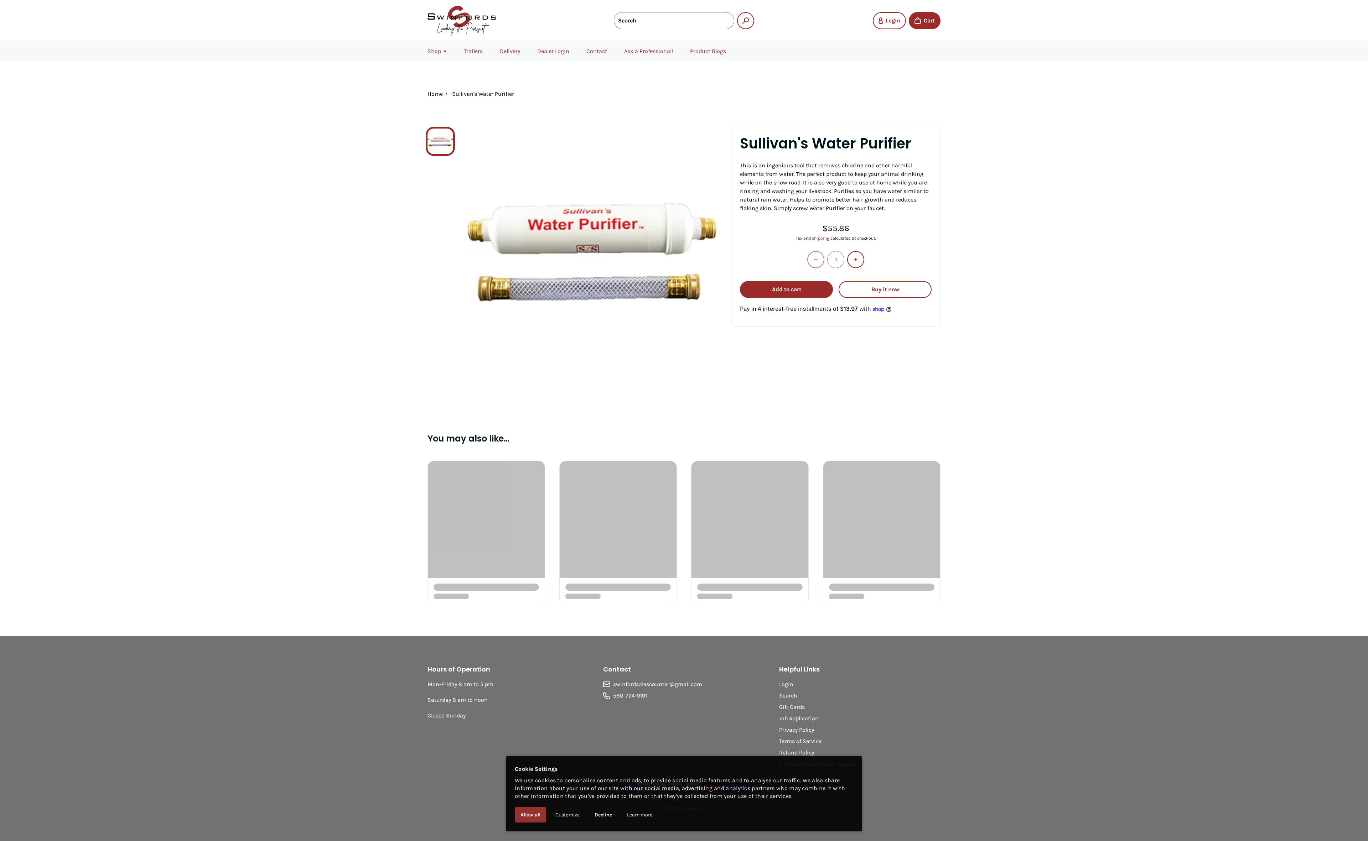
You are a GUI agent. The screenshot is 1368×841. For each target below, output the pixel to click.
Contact (596, 51)
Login (786, 684)
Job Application (799, 718)
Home (435, 93)
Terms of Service (800, 741)
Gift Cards (792, 707)
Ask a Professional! (648, 51)
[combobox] (674, 20)
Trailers (473, 51)
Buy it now (885, 289)
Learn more (639, 815)
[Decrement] (815, 259)
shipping (820, 238)
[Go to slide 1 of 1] (440, 141)
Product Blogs (708, 51)
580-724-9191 (630, 695)
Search (788, 695)
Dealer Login (553, 51)
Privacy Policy (796, 729)
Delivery (510, 51)
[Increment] (855, 259)
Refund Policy (796, 752)
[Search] (745, 20)
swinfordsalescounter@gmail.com (657, 684)
